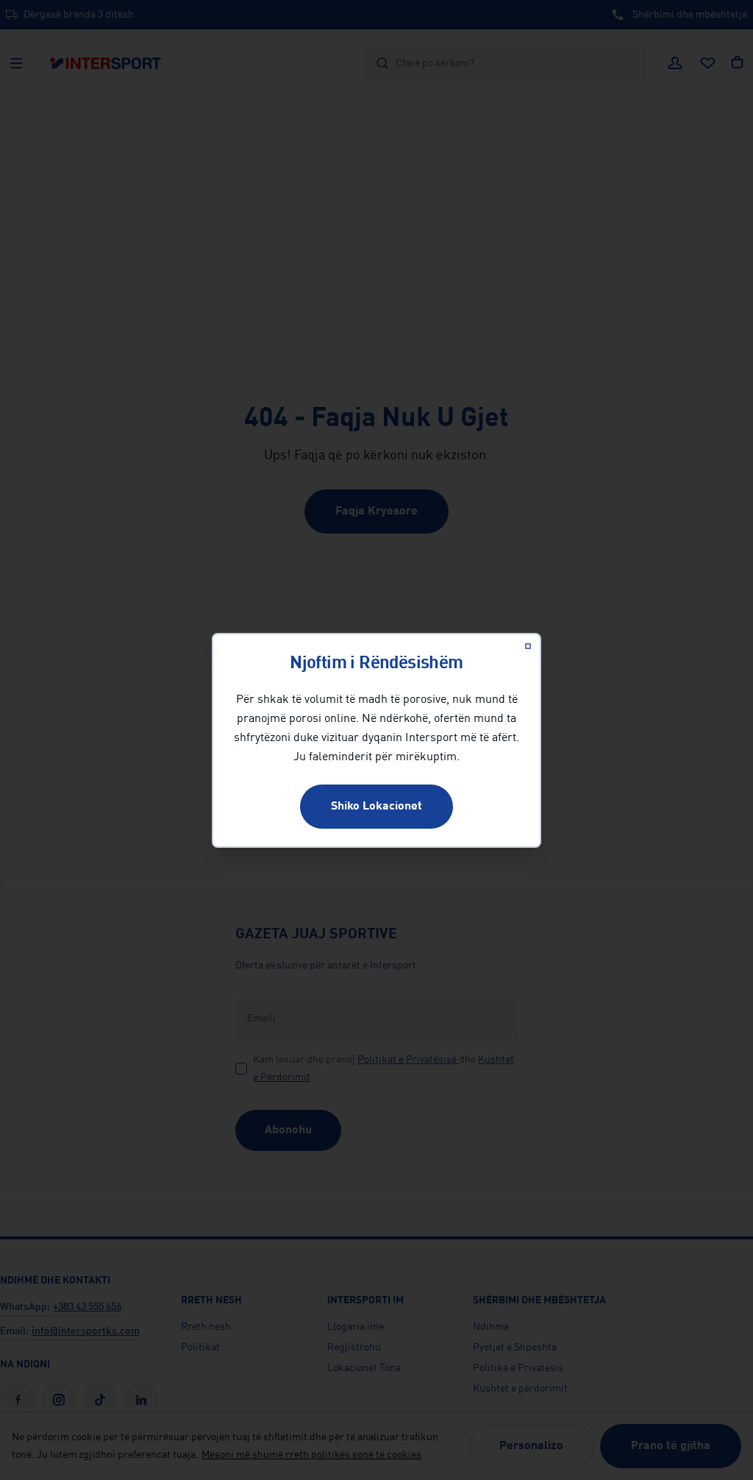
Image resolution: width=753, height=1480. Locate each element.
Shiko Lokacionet (376, 806)
